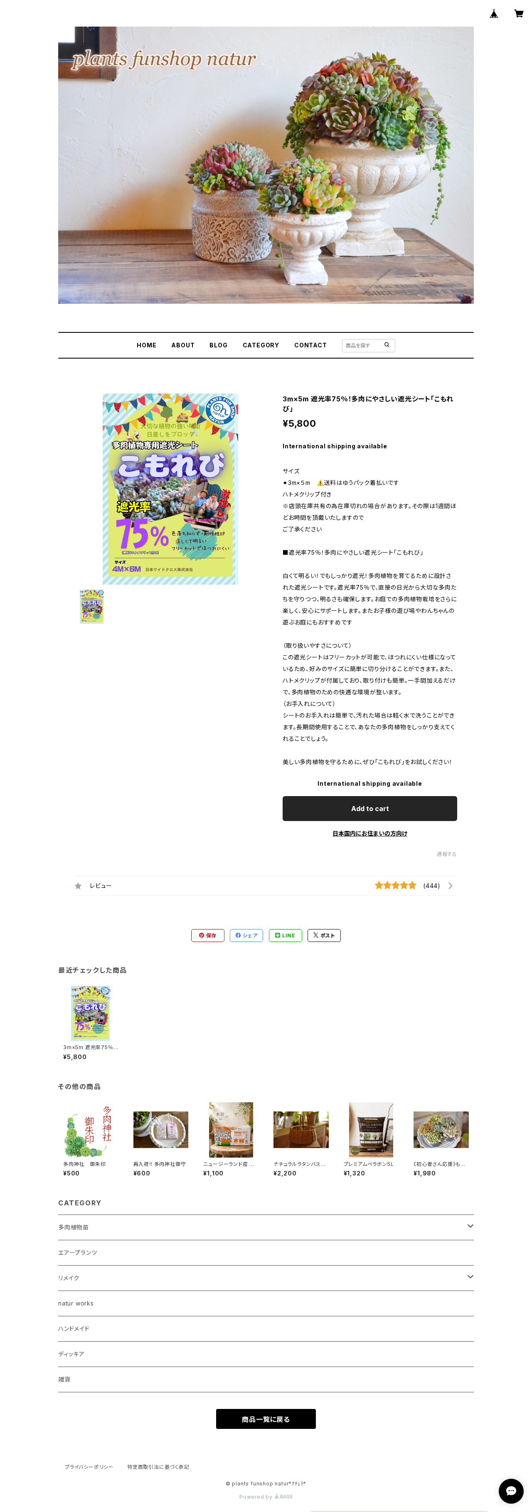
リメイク (68, 1277)
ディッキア (71, 1353)
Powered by (256, 1497)
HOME (146, 345)
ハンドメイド (74, 1328)
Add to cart (370, 808)
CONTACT (310, 345)
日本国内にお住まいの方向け (369, 833)
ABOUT (183, 345)
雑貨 (64, 1379)
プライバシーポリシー (89, 1467)
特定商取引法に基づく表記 (158, 1467)
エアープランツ (77, 1252)
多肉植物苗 (73, 1227)
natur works (76, 1303)
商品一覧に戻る (266, 1419)
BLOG (218, 345)
